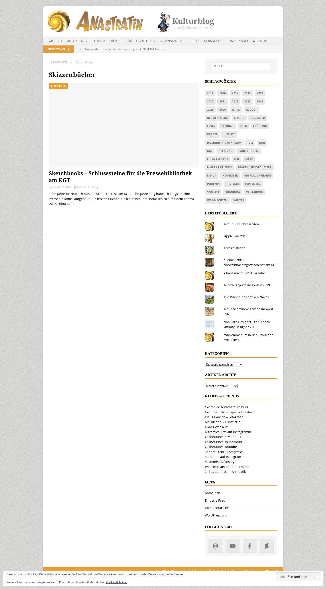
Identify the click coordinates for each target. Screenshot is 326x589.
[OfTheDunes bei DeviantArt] (267, 546)
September (253, 184)
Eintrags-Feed (215, 500)
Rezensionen (171, 41)
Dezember (258, 118)
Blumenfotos (217, 118)
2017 (235, 93)
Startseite (54, 41)
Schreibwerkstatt (206, 41)
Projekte (232, 184)
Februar (227, 126)
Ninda (211, 175)
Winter (239, 200)
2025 (210, 110)
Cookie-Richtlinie (116, 582)
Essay (211, 126)
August (251, 110)
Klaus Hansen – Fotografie (224, 417)
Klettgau (225, 151)
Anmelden (212, 493)
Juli (250, 143)
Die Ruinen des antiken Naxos (246, 297)
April (236, 110)
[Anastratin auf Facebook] (250, 546)
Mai (236, 159)
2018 (247, 93)
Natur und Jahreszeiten (241, 224)
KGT (209, 151)
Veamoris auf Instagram (222, 461)
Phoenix (213, 184)
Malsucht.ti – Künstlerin (222, 422)
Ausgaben (75, 41)
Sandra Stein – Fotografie (223, 452)
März (249, 159)
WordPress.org (216, 515)
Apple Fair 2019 (235, 236)
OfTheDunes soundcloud (223, 442)
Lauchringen (248, 151)
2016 (223, 93)
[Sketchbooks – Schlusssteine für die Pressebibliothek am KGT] (124, 125)
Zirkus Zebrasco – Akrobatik (225, 471)
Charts (239, 118)
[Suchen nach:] (241, 66)
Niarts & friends (219, 167)
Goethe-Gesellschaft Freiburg (226, 407)
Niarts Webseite (217, 427)
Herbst (212, 134)
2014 (210, 93)
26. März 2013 (62, 187)
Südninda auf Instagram (223, 457)
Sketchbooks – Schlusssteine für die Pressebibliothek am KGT (120, 176)
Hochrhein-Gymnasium (224, 143)
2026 (223, 110)
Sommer (213, 192)
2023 (247, 101)
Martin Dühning (87, 187)
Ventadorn (254, 192)
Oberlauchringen (257, 175)
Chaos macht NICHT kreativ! (244, 273)
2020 (210, 101)
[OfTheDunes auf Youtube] (233, 546)
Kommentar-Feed (218, 508)
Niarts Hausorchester (254, 167)
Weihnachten (217, 200)
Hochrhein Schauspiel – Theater (228, 412)
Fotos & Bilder (104, 41)
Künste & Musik (138, 41)
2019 (260, 93)
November (230, 175)
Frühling (260, 126)
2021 (223, 101)
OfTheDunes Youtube (221, 447)
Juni (262, 143)
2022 (235, 101)
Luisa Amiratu (217, 159)
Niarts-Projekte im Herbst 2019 (247, 285)
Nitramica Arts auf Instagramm (228, 432)
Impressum (239, 41)
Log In (262, 41)
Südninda (232, 192)
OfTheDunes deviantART (223, 437)
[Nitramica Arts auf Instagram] (215, 546)
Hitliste (229, 134)
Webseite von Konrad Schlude (227, 467)
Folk (243, 126)
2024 (260, 101)
